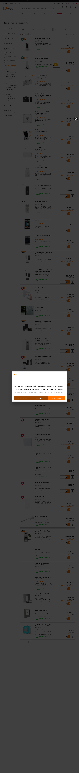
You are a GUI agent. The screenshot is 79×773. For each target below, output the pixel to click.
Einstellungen (39, 398)
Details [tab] (39, 379)
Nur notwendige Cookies (22, 398)
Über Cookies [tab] (57, 379)
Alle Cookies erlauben (57, 398)
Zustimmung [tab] (21, 379)
